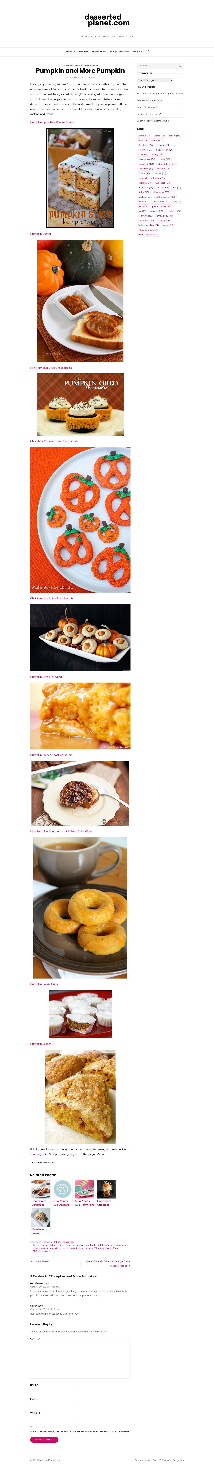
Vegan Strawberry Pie (148, 107)
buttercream (164, 149)
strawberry (165, 215)
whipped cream (148, 229)
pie (142, 211)
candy (61, 1245)
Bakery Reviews (120, 51)
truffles (114, 1248)
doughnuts (90, 1245)
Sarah (92, 77)
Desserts (70, 51)
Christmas (145, 168)
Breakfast (145, 145)
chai (68, 1245)
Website (35, 1413)
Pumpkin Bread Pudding (46, 677)
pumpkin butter (57, 1248)
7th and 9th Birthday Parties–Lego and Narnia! (160, 93)
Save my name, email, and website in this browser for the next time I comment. (80, 1431)
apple (159, 135)
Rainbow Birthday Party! (149, 114)
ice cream (161, 201)
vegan (168, 225)
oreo (35, 1248)
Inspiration (99, 51)
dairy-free (145, 187)
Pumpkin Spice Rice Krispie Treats (52, 122)
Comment (36, 1338)
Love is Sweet (41, 1261)
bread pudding (49, 1245)
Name (34, 1384)
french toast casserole (114, 1245)
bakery (174, 135)
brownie (163, 145)
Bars (143, 140)
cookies (160, 173)
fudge (143, 192)
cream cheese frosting (151, 178)
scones (89, 1248)
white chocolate (148, 234)
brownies (145, 149)
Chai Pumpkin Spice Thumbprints (51, 598)
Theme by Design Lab (173, 1460)
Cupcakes (162, 182)
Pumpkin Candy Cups (44, 984)
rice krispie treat (75, 1248)
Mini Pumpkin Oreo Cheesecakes (51, 368)
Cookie (144, 173)
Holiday (79, 65)
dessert (163, 187)
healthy (144, 196)
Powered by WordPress (147, 1460)
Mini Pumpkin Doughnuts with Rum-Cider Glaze (61, 831)
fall (99, 1245)
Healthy (138, 51)
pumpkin (43, 1248)
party (143, 206)
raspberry (174, 211)
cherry (164, 159)
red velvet (145, 215)
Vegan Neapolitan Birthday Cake (153, 120)
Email (34, 1399)
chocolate (146, 164)
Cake (143, 154)
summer (164, 220)
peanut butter (161, 206)
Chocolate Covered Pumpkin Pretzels (54, 441)
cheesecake (77, 1245)
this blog (36, 1154)
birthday (158, 140)
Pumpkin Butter (40, 234)
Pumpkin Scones (40, 1044)
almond (144, 135)
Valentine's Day (148, 225)
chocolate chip (167, 164)
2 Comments (43, 1251)
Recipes (83, 51)
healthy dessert (165, 196)
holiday (144, 201)
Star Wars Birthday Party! (149, 100)
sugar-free (146, 220)
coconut (163, 168)
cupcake (144, 182)
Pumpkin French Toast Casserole (51, 755)
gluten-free (161, 192)
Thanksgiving (101, 1248)
